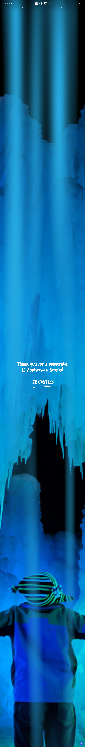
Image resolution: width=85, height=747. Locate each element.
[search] (80, 3)
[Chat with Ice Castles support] (81, 743)
